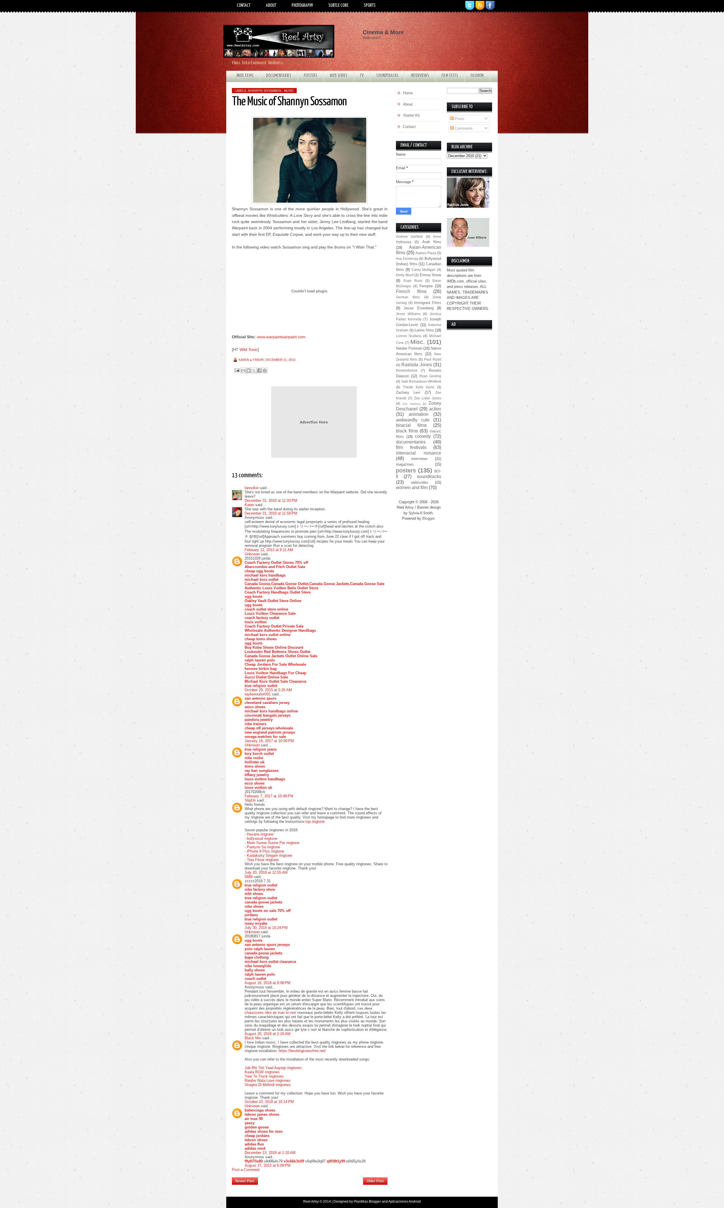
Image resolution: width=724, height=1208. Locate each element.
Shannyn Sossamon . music (271, 90)
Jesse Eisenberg (418, 308)
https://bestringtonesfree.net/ (302, 1051)
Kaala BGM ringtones (262, 1072)
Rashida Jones (416, 364)
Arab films (431, 242)
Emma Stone (430, 275)
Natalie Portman (409, 348)
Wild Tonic (249, 349)
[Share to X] (254, 370)
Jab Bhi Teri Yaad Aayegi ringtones (273, 1068)
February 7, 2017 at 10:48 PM (269, 796)
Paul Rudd (432, 359)
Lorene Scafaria (408, 336)
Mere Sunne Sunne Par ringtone (273, 843)
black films (407, 431)
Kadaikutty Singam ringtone (269, 855)
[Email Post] (236, 370)
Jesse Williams (408, 314)
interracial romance (418, 453)
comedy (423, 436)
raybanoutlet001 (258, 694)
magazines (405, 464)
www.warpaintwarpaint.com (281, 337)
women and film (412, 487)
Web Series (339, 76)
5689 (249, 877)
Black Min (253, 1038)
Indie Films (245, 76)
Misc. (417, 342)
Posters (310, 76)
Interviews (420, 76)
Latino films (424, 330)
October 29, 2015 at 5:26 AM (268, 690)
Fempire (426, 286)
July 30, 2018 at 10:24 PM (266, 928)
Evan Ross (413, 280)
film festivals (411, 447)
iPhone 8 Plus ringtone (265, 851)
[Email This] (243, 370)
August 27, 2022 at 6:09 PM (267, 1165)
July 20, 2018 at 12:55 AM (266, 872)
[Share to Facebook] (259, 370)
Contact (244, 5)
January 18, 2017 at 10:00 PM (269, 741)
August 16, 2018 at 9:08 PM (267, 983)
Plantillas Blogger (367, 1201)
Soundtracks (387, 76)
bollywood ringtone (262, 838)
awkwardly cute (413, 419)
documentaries (411, 442)
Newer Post (245, 1181)
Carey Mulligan (423, 269)
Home (310, 1179)
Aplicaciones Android (404, 1201)
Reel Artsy (311, 1201)
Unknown (252, 554)
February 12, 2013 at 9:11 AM (269, 550)
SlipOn (250, 800)
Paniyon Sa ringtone (263, 847)
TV (362, 76)
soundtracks (429, 476)
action (435, 408)
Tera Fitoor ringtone (263, 860)
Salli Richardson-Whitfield (421, 381)
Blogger (428, 518)
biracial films (411, 425)
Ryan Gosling (430, 376)
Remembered (406, 370)
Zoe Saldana (411, 403)
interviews (419, 459)
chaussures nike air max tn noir (270, 1012)
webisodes (419, 482)
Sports (370, 5)
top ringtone (315, 821)
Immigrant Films (427, 303)
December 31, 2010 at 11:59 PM (271, 513)
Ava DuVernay (407, 258)
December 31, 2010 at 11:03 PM (271, 500)
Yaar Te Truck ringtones (264, 1076)
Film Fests (449, 76)
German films (408, 297)
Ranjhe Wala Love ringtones (267, 1080)
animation (418, 414)
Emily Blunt (404, 275)
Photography (302, 5)
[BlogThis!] (248, 370)
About (271, 5)
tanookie (251, 488)
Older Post (375, 1181)
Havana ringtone (260, 834)
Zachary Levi (408, 392)
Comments (463, 128)
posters (406, 470)
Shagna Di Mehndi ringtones (268, 1085)
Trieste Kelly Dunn (418, 387)
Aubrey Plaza (425, 253)
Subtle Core (338, 5)
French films (411, 291)
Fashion (477, 76)
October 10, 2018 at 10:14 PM (269, 1102)
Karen (249, 505)
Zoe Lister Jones (427, 398)
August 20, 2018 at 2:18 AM (267, 1034)
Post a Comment (246, 1170)
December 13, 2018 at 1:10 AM (270, 1153)
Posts (459, 119)
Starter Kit (411, 115)
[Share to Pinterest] (265, 370)
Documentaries (278, 76)
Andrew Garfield (409, 236)
